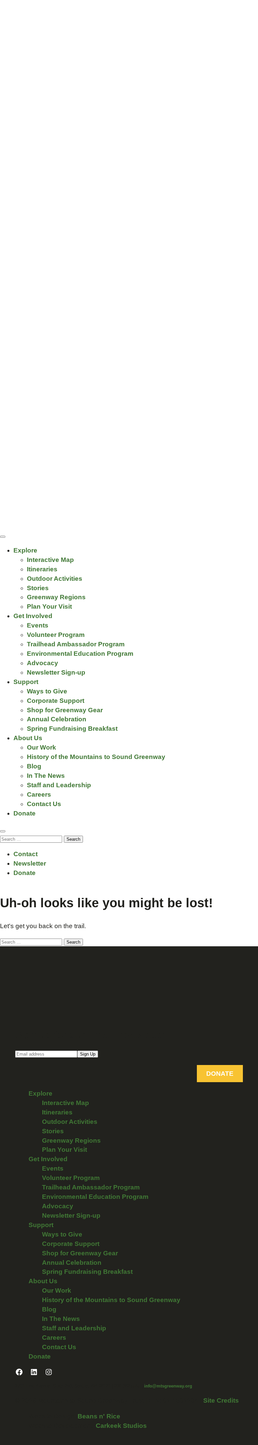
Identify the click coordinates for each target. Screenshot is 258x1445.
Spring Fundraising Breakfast (72, 728)
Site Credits (221, 1400)
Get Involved (32, 615)
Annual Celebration (56, 719)
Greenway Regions (56, 597)
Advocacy (42, 663)
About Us (27, 737)
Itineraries (42, 569)
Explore (25, 550)
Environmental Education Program (80, 653)
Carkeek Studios (121, 1425)
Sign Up (87, 1054)
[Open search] (2, 831)
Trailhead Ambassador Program (76, 644)
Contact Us (44, 803)
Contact (25, 854)
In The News (46, 775)
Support (25, 681)
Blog (34, 766)
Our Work (41, 747)
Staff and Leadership (59, 785)
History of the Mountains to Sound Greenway (96, 756)
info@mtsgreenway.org (168, 1386)
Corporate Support (55, 700)
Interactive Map (50, 559)
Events (37, 625)
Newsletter (29, 863)
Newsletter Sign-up (56, 672)
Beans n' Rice (99, 1416)
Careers (39, 794)
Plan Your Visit (49, 606)
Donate (24, 813)
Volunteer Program (56, 634)
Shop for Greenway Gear (65, 710)
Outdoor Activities (54, 578)
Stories (38, 588)
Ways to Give (47, 691)
